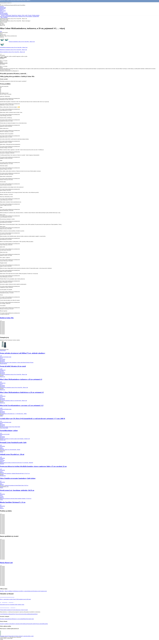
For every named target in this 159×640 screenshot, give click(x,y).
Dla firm (22, 623)
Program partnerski (39, 623)
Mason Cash (12, 591)
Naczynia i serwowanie (25, 16)
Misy (38, 16)
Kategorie (8, 16)
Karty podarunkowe (17, 623)
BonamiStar (45, 623)
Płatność (25, 618)
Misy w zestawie (24, 591)
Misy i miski (32, 16)
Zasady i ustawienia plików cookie (27, 636)
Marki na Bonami (9, 623)
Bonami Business (27, 623)
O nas (5, 623)
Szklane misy (30, 591)
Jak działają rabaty (30, 618)
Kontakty (2, 623)
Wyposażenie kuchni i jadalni (15, 16)
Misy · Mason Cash (6, 591)
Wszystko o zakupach (4, 618)
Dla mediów (33, 623)
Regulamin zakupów (4, 636)
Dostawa (10, 618)
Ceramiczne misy (43, 591)
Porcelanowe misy (36, 591)
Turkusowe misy (18, 591)
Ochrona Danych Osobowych (14, 636)
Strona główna (3, 16)
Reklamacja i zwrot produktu (17, 618)
